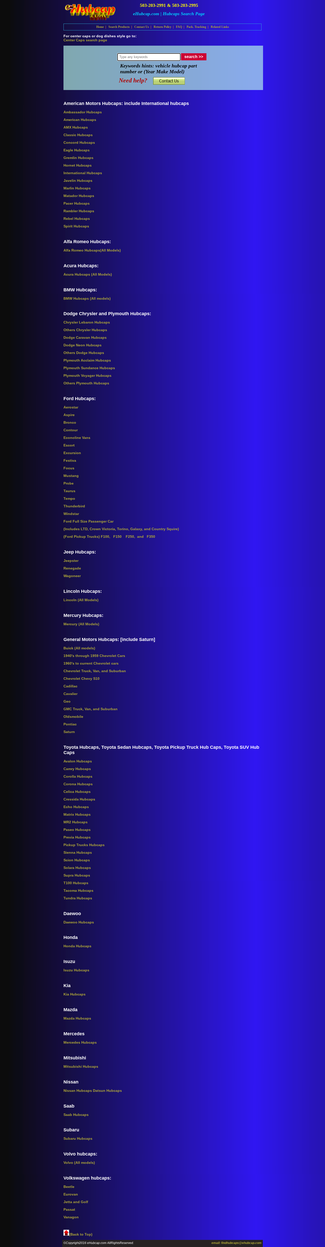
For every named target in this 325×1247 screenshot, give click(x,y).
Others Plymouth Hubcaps (86, 383)
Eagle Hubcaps (76, 150)
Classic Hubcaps (78, 135)
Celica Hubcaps (77, 792)
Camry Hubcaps (77, 769)
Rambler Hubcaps (78, 211)
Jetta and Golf (75, 1202)
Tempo (69, 498)
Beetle (68, 1187)
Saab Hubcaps (76, 1115)
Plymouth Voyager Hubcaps (87, 375)
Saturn (69, 732)
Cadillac (70, 686)
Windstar (71, 514)
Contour (70, 430)
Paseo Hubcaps (77, 830)
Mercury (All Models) (81, 624)
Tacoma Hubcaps (78, 890)
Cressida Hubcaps (79, 799)
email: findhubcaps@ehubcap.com (237, 1243)
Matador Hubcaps (78, 196)
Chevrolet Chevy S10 (81, 678)
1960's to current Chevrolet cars (91, 663)
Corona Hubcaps (78, 784)
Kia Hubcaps (74, 994)
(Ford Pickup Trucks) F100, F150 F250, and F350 (109, 537)
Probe (68, 483)
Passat (69, 1209)
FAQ (179, 27)
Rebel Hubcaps (76, 219)
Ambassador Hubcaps (82, 112)
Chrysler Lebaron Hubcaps (86, 322)
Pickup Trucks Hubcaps (84, 845)
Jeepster (70, 561)
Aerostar (70, 407)
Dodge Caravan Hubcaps (85, 337)
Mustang (71, 476)
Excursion (72, 453)
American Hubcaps (79, 120)
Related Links (220, 27)
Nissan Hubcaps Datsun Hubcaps (92, 1091)
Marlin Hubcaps (77, 188)
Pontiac (70, 724)
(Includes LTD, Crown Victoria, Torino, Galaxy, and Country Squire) (121, 529)
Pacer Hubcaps (76, 203)
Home (100, 27)
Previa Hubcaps (77, 837)
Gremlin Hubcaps (78, 158)
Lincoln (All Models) (81, 600)
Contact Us (141, 27)
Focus (68, 468)
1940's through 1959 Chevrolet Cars (94, 656)
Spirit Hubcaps (76, 226)
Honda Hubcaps (77, 946)
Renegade (72, 568)
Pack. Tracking (196, 27)
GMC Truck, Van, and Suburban (90, 709)
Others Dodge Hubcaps (83, 353)
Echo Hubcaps (76, 807)
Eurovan (70, 1194)
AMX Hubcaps (75, 127)
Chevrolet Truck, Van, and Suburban (94, 671)
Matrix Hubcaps (77, 814)
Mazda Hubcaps (77, 1018)
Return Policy (162, 27)
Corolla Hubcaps (77, 776)
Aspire (69, 415)
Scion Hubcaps (76, 860)
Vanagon (71, 1217)
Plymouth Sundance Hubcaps (89, 368)
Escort (69, 445)
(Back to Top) (80, 1234)
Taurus (69, 491)
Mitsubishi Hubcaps (80, 1066)
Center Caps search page (85, 40)
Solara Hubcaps (77, 868)
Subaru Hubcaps (77, 1138)
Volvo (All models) (79, 1163)
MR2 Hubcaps (75, 822)
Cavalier (70, 694)
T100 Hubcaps (75, 883)
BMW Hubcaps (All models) (87, 298)
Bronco (69, 422)
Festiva (69, 460)
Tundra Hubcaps (77, 898)
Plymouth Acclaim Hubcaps (87, 360)
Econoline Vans (76, 438)
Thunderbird (74, 506)
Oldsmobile (73, 717)
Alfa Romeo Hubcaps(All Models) (92, 250)
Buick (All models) (79, 648)
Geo (67, 701)
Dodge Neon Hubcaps (82, 345)
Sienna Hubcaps (77, 852)
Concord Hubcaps (79, 142)
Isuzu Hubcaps (76, 970)
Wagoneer (72, 576)
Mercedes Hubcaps (80, 1042)
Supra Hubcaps (76, 875)
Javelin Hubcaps (77, 181)
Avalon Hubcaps (77, 761)
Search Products (119, 27)
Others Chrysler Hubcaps (85, 330)
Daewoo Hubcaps (78, 922)
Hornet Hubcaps (77, 165)
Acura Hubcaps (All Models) (87, 274)
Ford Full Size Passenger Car (88, 521)
